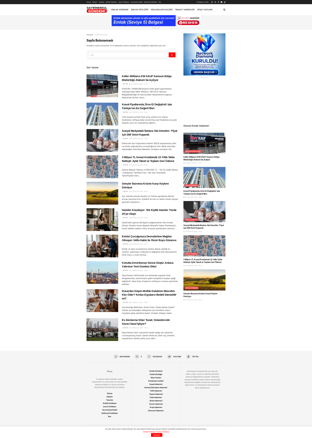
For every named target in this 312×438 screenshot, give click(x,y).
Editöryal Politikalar (150, 2)
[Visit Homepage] (97, 9)
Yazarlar (101, 2)
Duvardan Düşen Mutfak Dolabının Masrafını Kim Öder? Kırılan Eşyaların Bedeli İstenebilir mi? (149, 295)
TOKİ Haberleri (156, 391)
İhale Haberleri (156, 397)
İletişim (94, 2)
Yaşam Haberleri (156, 394)
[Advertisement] (204, 101)
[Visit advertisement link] (204, 54)
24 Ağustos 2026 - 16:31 (138, 244)
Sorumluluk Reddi (136, 2)
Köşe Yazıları (205, 9)
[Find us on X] (215, 2)
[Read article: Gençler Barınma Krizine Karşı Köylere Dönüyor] (102, 193)
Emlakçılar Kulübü (162, 9)
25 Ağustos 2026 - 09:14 (139, 191)
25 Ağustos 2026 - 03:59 (139, 218)
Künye (89, 2)
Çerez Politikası (123, 2)
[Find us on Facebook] (218, 2)
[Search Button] (224, 10)
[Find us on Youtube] (221, 2)
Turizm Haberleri (156, 404)
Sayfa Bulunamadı (101, 35)
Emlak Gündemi (119, 9)
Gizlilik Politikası (111, 2)
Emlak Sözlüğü (139, 9)
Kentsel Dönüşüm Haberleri (156, 387)
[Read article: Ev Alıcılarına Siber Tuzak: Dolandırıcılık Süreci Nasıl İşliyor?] (102, 329)
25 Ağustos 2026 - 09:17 (139, 165)
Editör (125, 84)
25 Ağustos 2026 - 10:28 (139, 138)
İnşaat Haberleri (185, 9)
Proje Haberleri (156, 407)
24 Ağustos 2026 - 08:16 (139, 302)
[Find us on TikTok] (224, 2)
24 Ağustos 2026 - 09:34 (139, 270)
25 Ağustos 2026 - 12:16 (138, 84)
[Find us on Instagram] (212, 2)
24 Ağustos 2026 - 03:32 (139, 328)
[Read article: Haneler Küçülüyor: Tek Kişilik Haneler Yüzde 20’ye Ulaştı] (102, 219)
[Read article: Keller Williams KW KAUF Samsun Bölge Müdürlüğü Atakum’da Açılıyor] (102, 85)
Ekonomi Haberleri (156, 411)
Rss (160, 2)
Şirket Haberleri (156, 401)
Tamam (156, 435)
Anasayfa (90, 35)
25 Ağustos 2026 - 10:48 (139, 112)
